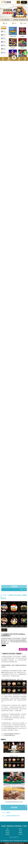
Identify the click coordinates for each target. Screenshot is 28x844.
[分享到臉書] (12, 837)
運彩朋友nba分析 (14, 756)
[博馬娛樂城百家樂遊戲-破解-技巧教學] (14, 794)
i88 (17, 672)
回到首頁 (21, 589)
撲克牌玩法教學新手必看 (13, 815)
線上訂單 (20, 834)
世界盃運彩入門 (7, 843)
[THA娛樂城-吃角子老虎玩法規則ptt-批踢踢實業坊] (14, 763)
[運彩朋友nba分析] (14, 748)
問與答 (20, 830)
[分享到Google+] (15, 837)
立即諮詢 (23, 649)
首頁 (2, 595)
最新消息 (7, 830)
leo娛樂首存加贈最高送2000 (9, 735)
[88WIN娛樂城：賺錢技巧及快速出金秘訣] (14, 778)
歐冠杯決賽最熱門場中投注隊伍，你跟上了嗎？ (12, 679)
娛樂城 (5, 595)
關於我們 (7, 834)
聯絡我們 (20, 832)
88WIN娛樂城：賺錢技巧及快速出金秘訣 (14, 786)
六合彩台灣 (20, 674)
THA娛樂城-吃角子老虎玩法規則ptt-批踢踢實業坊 (11, 653)
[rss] (17, 837)
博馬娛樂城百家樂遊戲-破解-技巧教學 (14, 802)
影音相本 (7, 832)
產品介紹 (20, 828)
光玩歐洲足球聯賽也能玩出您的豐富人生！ (12, 733)
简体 (25, 589)
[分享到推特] (10, 837)
